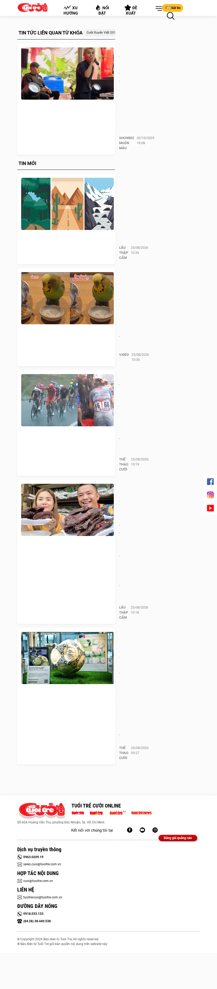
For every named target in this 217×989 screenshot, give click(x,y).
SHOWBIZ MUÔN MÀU (126, 143)
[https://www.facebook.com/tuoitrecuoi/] (129, 830)
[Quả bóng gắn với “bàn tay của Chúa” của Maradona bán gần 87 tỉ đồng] (67, 658)
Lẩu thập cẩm (123, 253)
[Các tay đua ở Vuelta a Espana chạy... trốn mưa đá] (67, 400)
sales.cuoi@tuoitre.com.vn (42, 864)
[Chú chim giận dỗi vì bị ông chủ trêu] (67, 298)
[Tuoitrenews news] (141, 812)
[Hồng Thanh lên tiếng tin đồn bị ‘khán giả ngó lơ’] (67, 73)
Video (124, 355)
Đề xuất (131, 11)
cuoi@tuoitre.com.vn (38, 881)
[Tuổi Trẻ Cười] (155, 830)
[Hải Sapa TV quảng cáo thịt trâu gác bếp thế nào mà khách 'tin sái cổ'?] (67, 510)
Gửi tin (175, 8)
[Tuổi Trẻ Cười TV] (142, 830)
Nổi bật (103, 11)
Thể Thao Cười (123, 464)
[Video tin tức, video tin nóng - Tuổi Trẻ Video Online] (120, 812)
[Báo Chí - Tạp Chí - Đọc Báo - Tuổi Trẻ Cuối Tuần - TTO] (98, 812)
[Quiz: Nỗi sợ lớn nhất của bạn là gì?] (67, 204)
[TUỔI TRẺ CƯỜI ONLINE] (41, 811)
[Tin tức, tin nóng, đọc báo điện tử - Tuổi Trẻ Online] (79, 812)
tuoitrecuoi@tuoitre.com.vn (42, 897)
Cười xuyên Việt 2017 (102, 32)
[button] (157, 9)
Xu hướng (71, 11)
